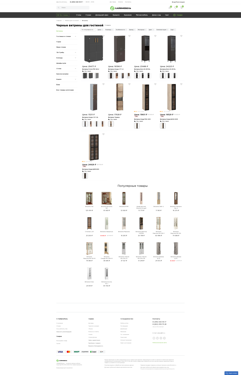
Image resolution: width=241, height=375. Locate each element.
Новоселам (123, 337)
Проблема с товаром (94, 343)
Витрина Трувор (114, 117)
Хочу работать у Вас (62, 328)
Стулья (88, 15)
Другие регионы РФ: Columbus (62, 2)
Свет (167, 15)
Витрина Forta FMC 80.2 (90, 69)
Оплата (120, 2)
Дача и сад (156, 15)
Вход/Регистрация (178, 2)
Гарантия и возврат (93, 326)
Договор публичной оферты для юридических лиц (157, 368)
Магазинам (123, 331)
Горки (58, 42)
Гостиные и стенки (63, 36)
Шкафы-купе (61, 63)
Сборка (90, 328)
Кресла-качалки (62, 74)
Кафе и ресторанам (125, 342)
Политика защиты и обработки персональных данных (119, 365)
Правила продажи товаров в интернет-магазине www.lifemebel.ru (158, 365)
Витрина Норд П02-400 (142, 119)
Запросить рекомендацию (63, 331)
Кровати (116, 15)
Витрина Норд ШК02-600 (169, 119)
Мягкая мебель (142, 15)
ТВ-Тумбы (60, 52)
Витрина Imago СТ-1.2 (115, 69)
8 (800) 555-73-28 (159, 324)
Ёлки (58, 84)
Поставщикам (124, 326)
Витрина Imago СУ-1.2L (90, 117)
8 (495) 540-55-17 (76, 2)
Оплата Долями (92, 337)
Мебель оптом (124, 323)
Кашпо (58, 79)
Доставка (113, 2)
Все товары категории (65, 90)
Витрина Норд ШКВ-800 (90, 169)
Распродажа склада (61, 340)
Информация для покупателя (64, 367)
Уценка (58, 343)
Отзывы (58, 326)
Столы (78, 15)
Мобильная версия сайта (160, 342)
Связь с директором (94, 340)
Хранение (128, 15)
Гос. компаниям (124, 334)
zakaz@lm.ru (161, 333)
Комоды (59, 58)
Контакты (128, 2)
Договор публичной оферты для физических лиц (118, 367)
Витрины (59, 31)
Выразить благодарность (95, 346)
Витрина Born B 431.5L (168, 69)
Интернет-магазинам (126, 340)
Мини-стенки (61, 47)
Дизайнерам (123, 328)
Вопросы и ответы (93, 331)
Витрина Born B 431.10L (142, 69)
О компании (59, 323)
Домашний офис (101, 15)
